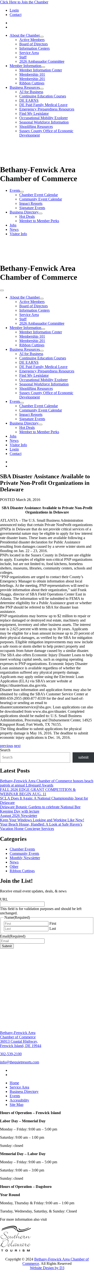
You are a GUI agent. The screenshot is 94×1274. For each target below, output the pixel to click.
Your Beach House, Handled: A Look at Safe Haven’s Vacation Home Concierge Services (41, 826)
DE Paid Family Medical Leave (43, 105)
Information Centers (34, 48)
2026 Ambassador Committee (41, 61)
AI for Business (31, 92)
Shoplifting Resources (36, 126)
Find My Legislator (34, 113)
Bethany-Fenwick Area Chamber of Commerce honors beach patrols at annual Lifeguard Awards (46, 783)
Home (14, 1083)
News (14, 229)
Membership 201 (32, 79)
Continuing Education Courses (42, 96)
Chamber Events (22, 849)
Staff (23, 57)
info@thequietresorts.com (19, 1062)
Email (12, 936)
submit (83, 757)
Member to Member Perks (39, 221)
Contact (15, 15)
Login (14, 10)
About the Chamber (25, 35)
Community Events (24, 853)
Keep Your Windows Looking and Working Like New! (42, 820)
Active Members (32, 40)
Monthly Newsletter (25, 858)
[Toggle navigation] (2, 290)
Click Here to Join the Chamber (24, 2)
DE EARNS (29, 100)
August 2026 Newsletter (18, 816)
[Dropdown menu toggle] (42, 36)
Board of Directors (33, 44)
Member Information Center (40, 70)
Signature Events (32, 208)
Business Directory (24, 212)
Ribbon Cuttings (31, 83)
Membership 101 (32, 74)
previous (6, 746)
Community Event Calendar (40, 199)
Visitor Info (18, 234)
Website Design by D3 (47, 1268)
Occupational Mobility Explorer (43, 118)
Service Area (29, 53)
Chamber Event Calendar (38, 195)
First (52, 923)
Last (52, 928)
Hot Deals (27, 216)
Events (15, 190)
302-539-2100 (11, 1054)
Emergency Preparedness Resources (46, 109)
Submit (7, 946)
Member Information (25, 66)
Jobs (13, 225)
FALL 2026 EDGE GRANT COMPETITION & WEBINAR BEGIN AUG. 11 (38, 792)
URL (4, 899)
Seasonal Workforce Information (44, 122)
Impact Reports (30, 203)
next (17, 746)
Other (14, 866)
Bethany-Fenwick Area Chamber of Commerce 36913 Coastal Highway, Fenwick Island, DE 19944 (20, 1039)
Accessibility (19, 1100)
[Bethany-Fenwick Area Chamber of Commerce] (36, 160)
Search (5, 750)
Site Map (16, 1105)
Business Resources (25, 87)
